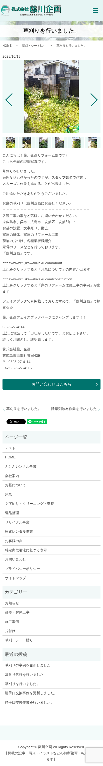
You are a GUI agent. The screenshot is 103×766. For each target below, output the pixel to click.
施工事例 (12, 622)
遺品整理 (12, 513)
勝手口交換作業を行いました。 (29, 702)
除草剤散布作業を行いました (74, 409)
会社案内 (12, 476)
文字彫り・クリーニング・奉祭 (29, 504)
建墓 (8, 494)
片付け (10, 631)
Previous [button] (4, 98)
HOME (7, 45)
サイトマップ (15, 578)
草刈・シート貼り (34, 45)
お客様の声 (13, 541)
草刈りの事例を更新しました (27, 665)
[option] (51, 96)
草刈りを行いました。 (23, 409)
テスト (10, 448)
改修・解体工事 (17, 612)
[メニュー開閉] (95, 10)
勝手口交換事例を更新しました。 (31, 693)
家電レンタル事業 (19, 531)
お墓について (15, 485)
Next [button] (98, 98)
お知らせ (12, 603)
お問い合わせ (15, 559)
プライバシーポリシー (22, 569)
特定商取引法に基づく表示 (26, 550)
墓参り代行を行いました (24, 675)
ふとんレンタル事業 (20, 466)
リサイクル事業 (17, 522)
